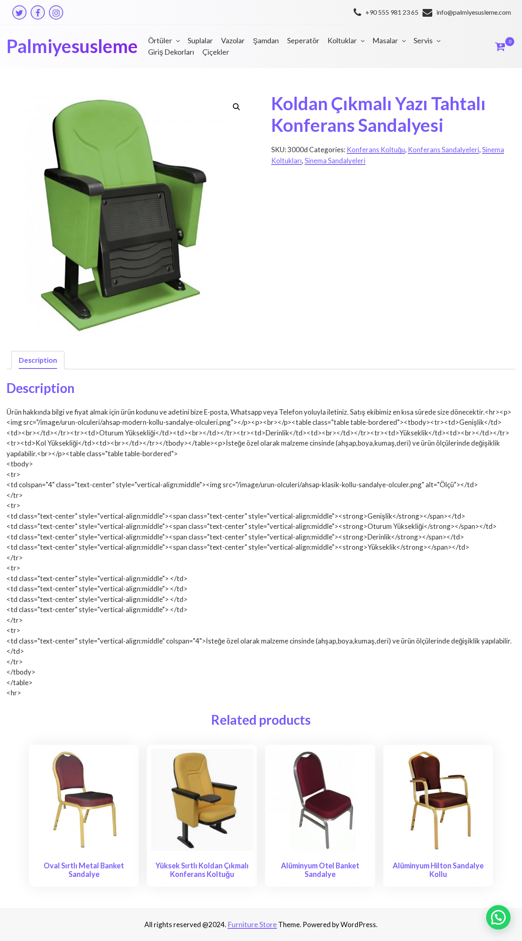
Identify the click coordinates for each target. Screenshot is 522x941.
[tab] (37, 360)
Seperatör (303, 40)
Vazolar (233, 40)
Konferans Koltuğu (376, 149)
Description (38, 360)
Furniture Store (252, 924)
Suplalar (200, 40)
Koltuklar (342, 40)
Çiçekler (215, 51)
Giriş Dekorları (171, 51)
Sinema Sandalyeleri (335, 160)
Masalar (385, 40)
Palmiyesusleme (72, 46)
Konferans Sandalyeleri (443, 149)
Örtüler (160, 40)
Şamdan (266, 40)
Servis (423, 40)
